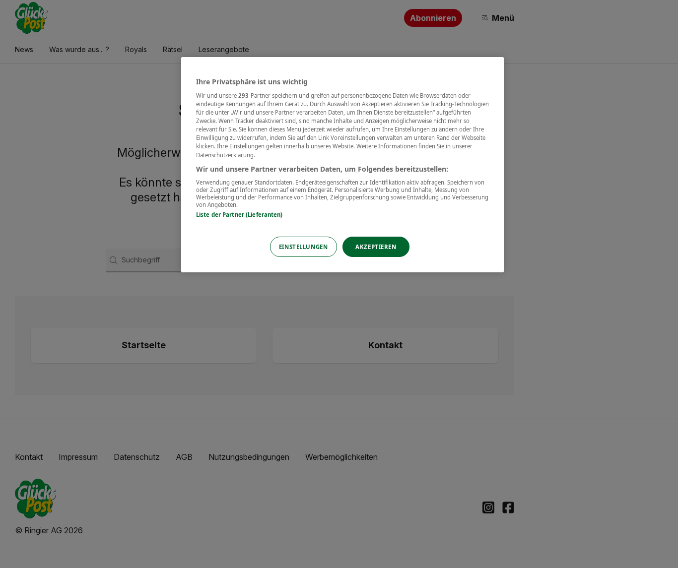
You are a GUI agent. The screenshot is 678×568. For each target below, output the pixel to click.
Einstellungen (303, 247)
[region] (342, 165)
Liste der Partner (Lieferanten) (239, 214)
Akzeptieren (375, 247)
